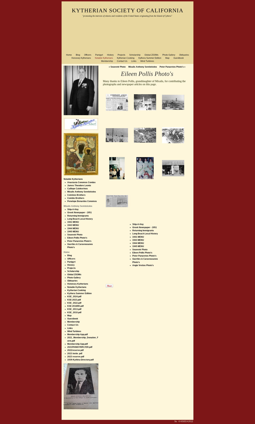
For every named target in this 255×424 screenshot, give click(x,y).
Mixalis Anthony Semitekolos (142, 67)
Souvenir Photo (117, 67)
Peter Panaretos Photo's (172, 67)
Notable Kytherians (73, 179)
